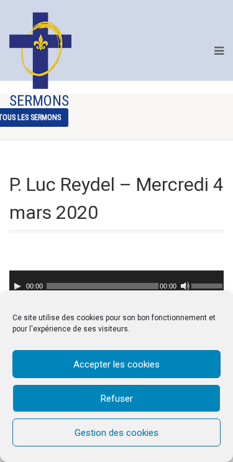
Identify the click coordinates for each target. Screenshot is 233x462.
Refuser (117, 398)
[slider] (207, 285)
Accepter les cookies (116, 364)
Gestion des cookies (116, 432)
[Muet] (185, 286)
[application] (116, 282)
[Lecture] (17, 286)
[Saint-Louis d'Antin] (40, 50)
